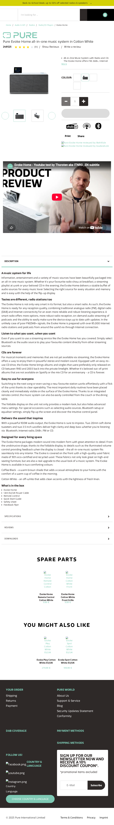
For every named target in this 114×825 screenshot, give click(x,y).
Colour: (66, 77)
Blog (60, 705)
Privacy (91, 817)
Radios (32, 25)
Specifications (12, 516)
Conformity (64, 716)
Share (81, 136)
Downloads (11, 538)
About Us (63, 695)
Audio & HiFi (20, 25)
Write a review (72, 46)
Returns (11, 700)
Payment (11, 705)
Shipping (11, 695)
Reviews (9, 527)
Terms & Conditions (71, 817)
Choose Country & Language (30, 798)
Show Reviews (50, 46)
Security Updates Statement (75, 711)
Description (11, 261)
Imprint (104, 817)
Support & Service (68, 700)
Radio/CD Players (46, 25)
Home (8, 25)
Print (67, 135)
